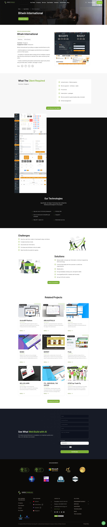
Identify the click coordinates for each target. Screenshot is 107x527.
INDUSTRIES (77, 506)
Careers (20, 508)
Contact (99, 2)
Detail (21, 330)
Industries (56, 2)
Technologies (63, 2)
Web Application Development (23, 31)
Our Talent (32, 2)
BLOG (75, 511)
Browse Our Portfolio (53, 401)
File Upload (62, 440)
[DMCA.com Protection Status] (59, 515)
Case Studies (50, 2)
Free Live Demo (91, 2)
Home (19, 8)
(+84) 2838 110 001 (62, 504)
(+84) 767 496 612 (63, 501)
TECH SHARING (77, 514)
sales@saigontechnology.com (60, 506)
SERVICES (76, 504)
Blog (68, 2)
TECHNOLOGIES (78, 509)
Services (44, 2)
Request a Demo (23, 18)
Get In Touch (57, 508)
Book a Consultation (53, 282)
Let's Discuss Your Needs (53, 108)
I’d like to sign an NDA (64, 447)
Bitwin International (35, 8)
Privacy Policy (86, 523)
